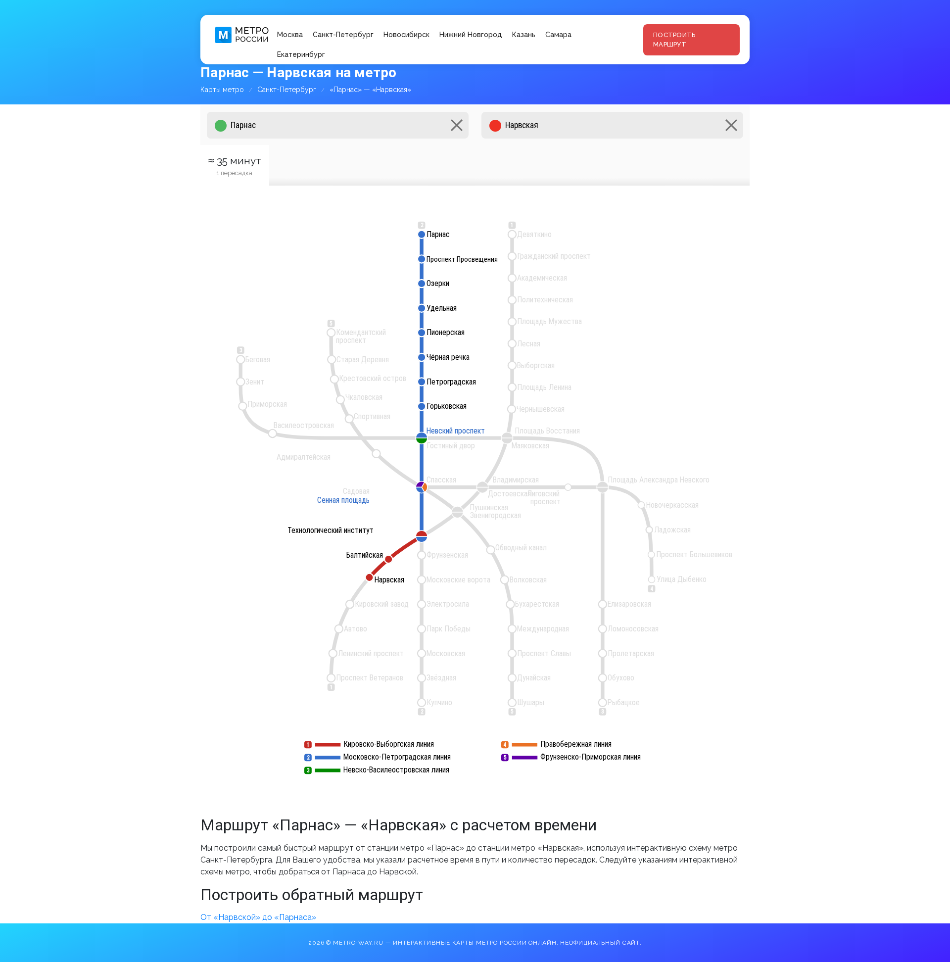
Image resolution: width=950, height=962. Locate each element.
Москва (290, 35)
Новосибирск (406, 35)
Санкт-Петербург (343, 35)
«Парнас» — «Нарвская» (370, 90)
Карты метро (222, 90)
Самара (558, 35)
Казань (523, 35)
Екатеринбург (301, 54)
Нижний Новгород (470, 35)
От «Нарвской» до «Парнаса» (258, 917)
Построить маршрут (674, 39)
